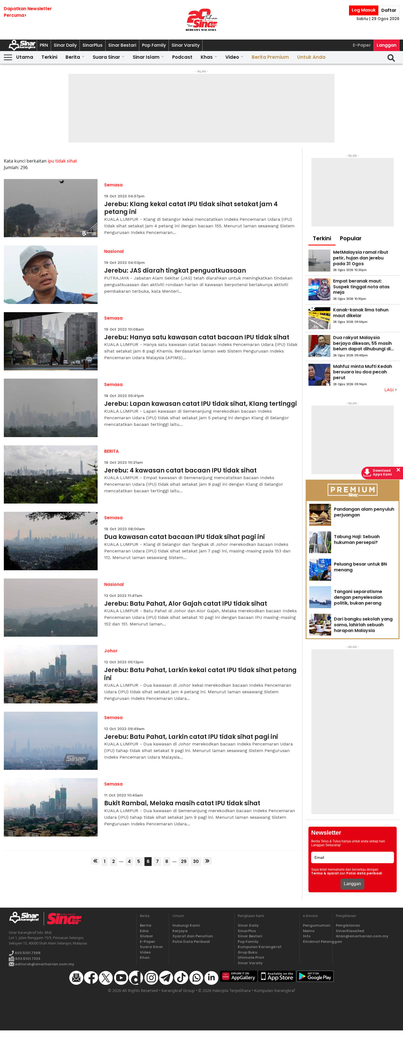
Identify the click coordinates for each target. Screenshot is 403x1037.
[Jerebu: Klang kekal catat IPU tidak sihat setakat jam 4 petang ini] (51, 208)
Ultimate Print (251, 957)
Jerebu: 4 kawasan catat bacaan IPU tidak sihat (180, 471)
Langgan (386, 45)
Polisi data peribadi (364, 873)
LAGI (389, 389)
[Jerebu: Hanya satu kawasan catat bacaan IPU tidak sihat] (51, 341)
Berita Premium (270, 57)
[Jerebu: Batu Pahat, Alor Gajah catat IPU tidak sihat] (51, 607)
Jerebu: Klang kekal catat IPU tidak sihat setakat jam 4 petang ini (191, 208)
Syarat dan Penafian (192, 936)
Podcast (182, 57)
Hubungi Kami (186, 925)
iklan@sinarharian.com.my (362, 936)
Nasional (114, 251)
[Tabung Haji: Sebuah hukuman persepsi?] (320, 542)
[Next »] (207, 861)
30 (196, 861)
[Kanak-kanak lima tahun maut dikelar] (319, 318)
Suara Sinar (106, 57)
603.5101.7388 (27, 952)
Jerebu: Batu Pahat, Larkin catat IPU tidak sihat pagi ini (191, 737)
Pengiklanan (348, 925)
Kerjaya (180, 930)
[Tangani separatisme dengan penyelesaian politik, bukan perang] (320, 597)
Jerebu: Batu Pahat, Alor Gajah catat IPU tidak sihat (185, 604)
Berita (73, 57)
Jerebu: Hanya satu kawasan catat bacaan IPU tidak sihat (196, 338)
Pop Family (154, 45)
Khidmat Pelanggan (316, 941)
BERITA (111, 451)
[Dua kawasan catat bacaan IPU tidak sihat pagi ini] (51, 541)
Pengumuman (316, 925)
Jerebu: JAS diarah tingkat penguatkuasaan (175, 271)
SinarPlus (93, 45)
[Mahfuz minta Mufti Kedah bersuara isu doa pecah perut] (319, 375)
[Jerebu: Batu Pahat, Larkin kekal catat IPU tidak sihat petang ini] (51, 674)
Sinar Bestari (122, 45)
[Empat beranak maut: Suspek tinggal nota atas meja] (319, 289)
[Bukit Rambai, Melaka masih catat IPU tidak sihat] (51, 807)
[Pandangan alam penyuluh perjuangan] (320, 515)
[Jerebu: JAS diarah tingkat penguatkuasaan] (51, 274)
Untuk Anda (311, 57)
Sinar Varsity (186, 45)
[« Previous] (95, 861)
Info (307, 936)
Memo (309, 930)
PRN (44, 45)
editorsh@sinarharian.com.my (44, 964)
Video (232, 57)
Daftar (388, 10)
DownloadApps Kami (382, 472)
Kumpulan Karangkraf (260, 946)
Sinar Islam (146, 57)
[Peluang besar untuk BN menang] (320, 570)
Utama (24, 57)
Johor (111, 651)
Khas (207, 57)
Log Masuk (364, 10)
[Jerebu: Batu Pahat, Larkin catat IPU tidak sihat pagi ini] (51, 741)
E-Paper (362, 45)
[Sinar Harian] (201, 19)
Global (146, 936)
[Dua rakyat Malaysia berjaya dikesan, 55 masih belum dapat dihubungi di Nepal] (319, 346)
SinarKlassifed (350, 930)
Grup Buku (247, 952)
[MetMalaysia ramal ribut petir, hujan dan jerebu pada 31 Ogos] (319, 261)
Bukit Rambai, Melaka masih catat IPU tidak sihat (182, 803)
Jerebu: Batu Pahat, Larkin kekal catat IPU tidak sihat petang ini (200, 674)
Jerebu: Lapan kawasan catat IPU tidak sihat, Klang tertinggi (200, 404)
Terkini (49, 57)
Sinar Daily (65, 45)
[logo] (26, 919)
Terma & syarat (325, 873)
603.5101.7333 (27, 958)
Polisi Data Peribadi (191, 941)
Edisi (144, 930)
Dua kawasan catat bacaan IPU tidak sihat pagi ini (184, 537)
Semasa (113, 185)
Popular (351, 238)
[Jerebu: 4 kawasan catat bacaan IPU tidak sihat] (51, 474)
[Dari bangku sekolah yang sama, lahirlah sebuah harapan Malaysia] (320, 625)
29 (183, 861)
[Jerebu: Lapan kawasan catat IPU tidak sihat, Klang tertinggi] (51, 408)
